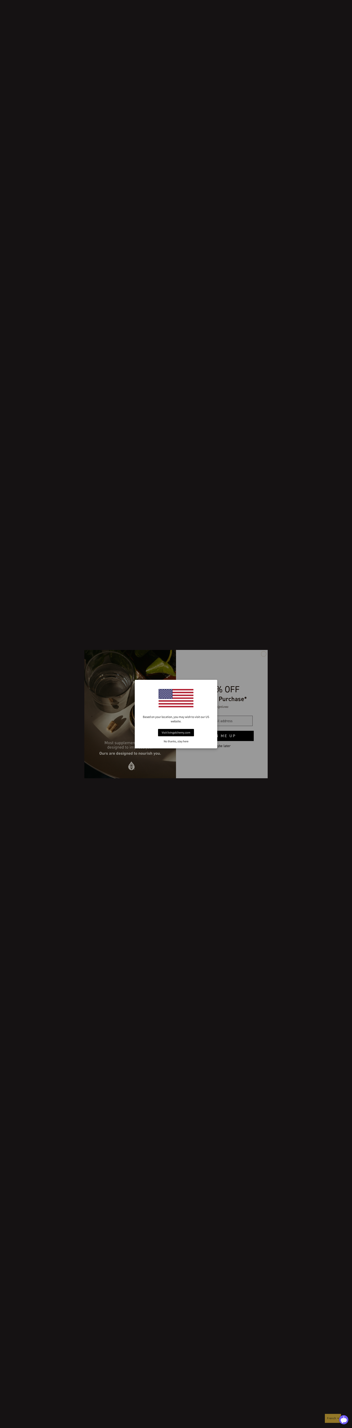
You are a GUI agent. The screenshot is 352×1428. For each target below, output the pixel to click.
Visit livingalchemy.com (176, 732)
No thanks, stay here (176, 741)
